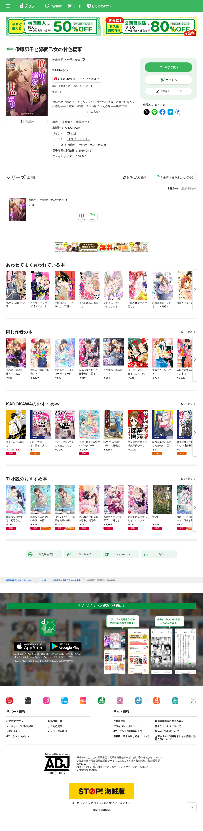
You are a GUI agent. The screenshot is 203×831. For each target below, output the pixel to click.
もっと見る (186, 332)
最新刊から (189, 188)
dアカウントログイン (17, 736)
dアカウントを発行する (87, 802)
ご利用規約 (119, 721)
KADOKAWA (72, 127)
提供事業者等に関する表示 (169, 721)
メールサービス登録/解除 (19, 726)
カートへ (171, 79)
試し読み (29, 121)
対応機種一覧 (55, 721)
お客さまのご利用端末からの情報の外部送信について (175, 738)
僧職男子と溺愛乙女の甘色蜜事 (47, 200)
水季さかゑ (73, 59)
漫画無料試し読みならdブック (19, 580)
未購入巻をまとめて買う (178, 177)
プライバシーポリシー (125, 726)
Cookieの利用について (167, 731)
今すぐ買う (171, 67)
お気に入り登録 (136, 177)
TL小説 (71, 133)
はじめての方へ (14, 721)
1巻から (173, 188)
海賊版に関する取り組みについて (131, 736)
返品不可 (57, 92)
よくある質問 (55, 726)
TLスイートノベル (78, 139)
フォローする (83, 60)
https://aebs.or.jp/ (88, 770)
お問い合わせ (13, 731)
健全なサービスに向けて (168, 726)
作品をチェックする (171, 91)
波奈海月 (57, 59)
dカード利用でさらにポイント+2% (71, 86)
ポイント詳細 (88, 78)
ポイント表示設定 (57, 731)
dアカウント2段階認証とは (127, 731)
